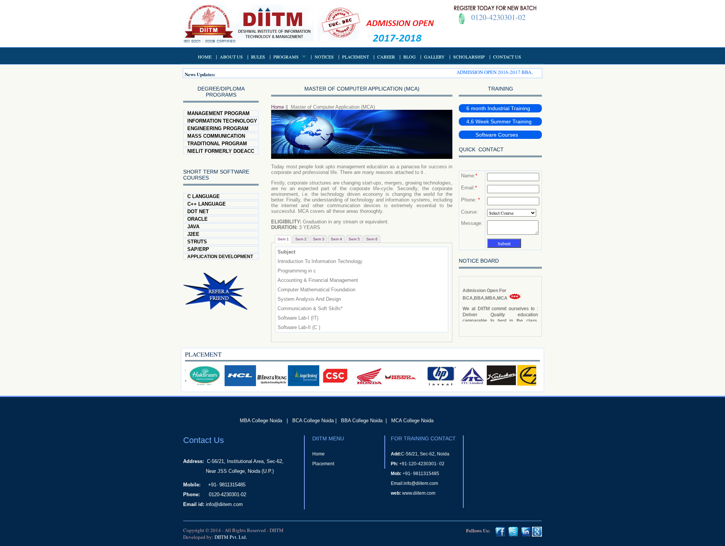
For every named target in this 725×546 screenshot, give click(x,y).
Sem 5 (354, 239)
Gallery (434, 57)
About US (231, 57)
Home (204, 57)
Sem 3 (318, 239)
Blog (409, 57)
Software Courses (492, 135)
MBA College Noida (261, 420)
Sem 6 (372, 239)
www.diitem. (414, 493)
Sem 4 (336, 239)
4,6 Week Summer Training (499, 121)
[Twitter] (513, 534)
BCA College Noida (313, 420)
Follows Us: (478, 530)
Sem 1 (283, 239)
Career (386, 57)
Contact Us (507, 57)
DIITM (277, 530)
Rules (258, 57)
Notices (324, 57)
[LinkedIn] (526, 534)
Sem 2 (301, 239)
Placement (355, 57)
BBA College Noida (362, 420)
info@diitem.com (224, 504)
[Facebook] (500, 534)
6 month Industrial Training (498, 108)
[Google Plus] (537, 534)
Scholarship (469, 57)
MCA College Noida (412, 420)
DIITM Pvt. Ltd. (230, 537)
